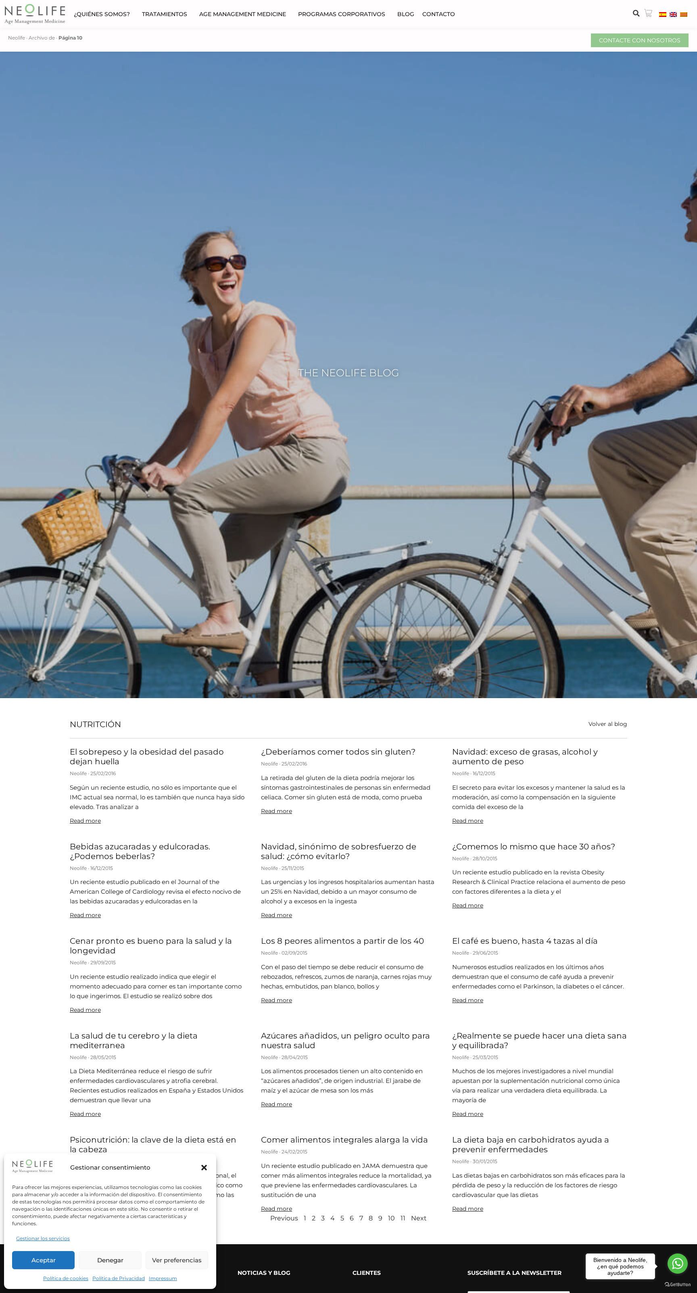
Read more (85, 820)
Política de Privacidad (118, 1278)
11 (403, 1218)
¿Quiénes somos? (102, 14)
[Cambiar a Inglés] (673, 14)
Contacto (438, 14)
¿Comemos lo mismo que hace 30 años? (533, 846)
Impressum (163, 1278)
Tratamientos (164, 14)
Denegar (110, 1260)
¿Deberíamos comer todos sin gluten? (338, 752)
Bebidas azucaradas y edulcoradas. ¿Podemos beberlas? (140, 851)
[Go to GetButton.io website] (678, 1284)
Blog (405, 14)
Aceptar (43, 1260)
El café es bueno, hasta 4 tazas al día (525, 941)
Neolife (16, 38)
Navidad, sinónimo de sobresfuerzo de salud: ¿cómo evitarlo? (338, 851)
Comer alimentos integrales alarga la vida (344, 1140)
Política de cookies (65, 1278)
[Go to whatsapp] (678, 1263)
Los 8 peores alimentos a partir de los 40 (342, 941)
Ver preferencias (177, 1260)
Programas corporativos (341, 14)
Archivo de (42, 38)
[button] (204, 1168)
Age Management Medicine (242, 14)
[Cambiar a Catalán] (683, 14)
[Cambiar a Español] (662, 14)
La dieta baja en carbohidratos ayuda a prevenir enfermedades (530, 1144)
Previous (284, 1218)
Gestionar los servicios (43, 1238)
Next (419, 1218)
